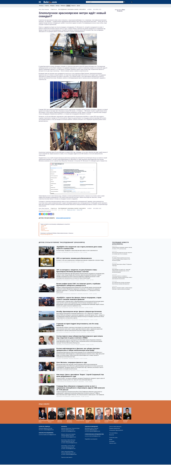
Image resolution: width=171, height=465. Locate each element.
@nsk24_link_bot (70, 447)
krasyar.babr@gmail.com (46, 234)
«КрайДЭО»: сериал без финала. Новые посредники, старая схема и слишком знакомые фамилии (78, 298)
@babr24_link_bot (48, 428)
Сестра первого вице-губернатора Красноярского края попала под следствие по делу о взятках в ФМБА (79, 337)
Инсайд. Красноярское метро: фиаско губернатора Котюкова (79, 311)
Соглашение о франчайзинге (116, 430)
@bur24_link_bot (70, 429)
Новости (73, 5)
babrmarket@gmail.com (94, 436)
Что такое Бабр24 (113, 433)
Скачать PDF (79, 209)
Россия (78, 370)
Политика (71, 252)
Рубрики (52, 5)
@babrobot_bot (93, 429)
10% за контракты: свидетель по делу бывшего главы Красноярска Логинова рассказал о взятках (76, 270)
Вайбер (43, 229)
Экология (71, 307)
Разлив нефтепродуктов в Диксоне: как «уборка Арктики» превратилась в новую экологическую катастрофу (78, 349)
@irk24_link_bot (70, 435)
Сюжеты (47, 5)
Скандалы (77, 279)
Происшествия (74, 319)
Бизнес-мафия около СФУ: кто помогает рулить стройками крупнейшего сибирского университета (78, 284)
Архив (78, 5)
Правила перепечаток (114, 428)
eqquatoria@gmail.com (94, 431)
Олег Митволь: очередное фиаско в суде (71, 362)
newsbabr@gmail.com (48, 429)
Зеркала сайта (112, 443)
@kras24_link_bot (70, 441)
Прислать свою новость (66, 457)
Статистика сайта (113, 437)
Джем (42, 226)
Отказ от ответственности (115, 426)
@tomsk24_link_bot (70, 452)
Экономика (80, 293)
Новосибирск (81, 381)
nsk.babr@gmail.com (70, 448)
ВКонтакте (44, 228)
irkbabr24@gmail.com (71, 437)
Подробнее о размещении (91, 439)
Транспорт (78, 332)
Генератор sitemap (69, 462)
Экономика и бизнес (73, 9)
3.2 (47, 462)
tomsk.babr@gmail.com (71, 454)
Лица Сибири (44, 404)
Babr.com (50, 2)
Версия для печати (71, 209)
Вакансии (111, 434)
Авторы (57, 5)
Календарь (111, 441)
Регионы (41, 5)
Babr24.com (54, 9)
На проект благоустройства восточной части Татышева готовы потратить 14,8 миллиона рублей (121, 259)
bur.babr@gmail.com (70, 431)
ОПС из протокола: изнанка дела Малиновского (74, 258)
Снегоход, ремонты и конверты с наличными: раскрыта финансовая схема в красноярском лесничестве (122, 277)
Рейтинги (63, 5)
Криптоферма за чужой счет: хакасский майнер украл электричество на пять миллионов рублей (121, 271)
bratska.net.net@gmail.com (49, 434)
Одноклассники (45, 230)
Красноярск (82, 9)
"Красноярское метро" (63, 218)
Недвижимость (74, 293)
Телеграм (43, 225)
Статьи (68, 5)
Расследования (62, 9)
